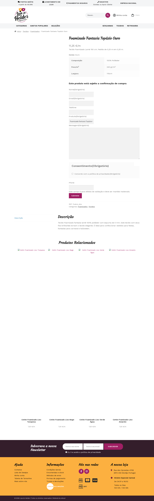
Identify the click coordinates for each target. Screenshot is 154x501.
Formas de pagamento (56, 478)
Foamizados (35, 31)
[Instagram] (86, 471)
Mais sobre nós (20, 481)
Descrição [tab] (18, 218)
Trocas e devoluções (55, 481)
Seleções (55, 26)
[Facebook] (81, 471)
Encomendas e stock (55, 473)
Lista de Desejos (21, 473)
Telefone (72, 107)
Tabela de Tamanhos (23, 478)
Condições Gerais (54, 470)
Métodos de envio (54, 476)
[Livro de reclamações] (61, 486)
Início (19, 31)
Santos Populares (39, 26)
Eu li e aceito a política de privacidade (84, 452)
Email (76, 98)
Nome (77, 89)
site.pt (63, 498)
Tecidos (120, 26)
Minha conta (121, 15)
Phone (71, 183)
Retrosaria (132, 26)
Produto (77, 116)
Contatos (18, 470)
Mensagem (79, 125)
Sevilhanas (107, 26)
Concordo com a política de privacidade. (97, 174)
